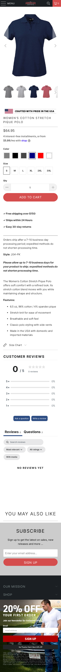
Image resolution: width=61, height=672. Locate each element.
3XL (49, 170)
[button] (30, 381)
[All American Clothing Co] (30, 3)
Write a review (39, 418)
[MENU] (2, 3)
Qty (5, 180)
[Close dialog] (58, 602)
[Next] (55, 46)
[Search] (48, 3)
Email (5, 625)
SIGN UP (30, 639)
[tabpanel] (30, 472)
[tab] (33, 432)
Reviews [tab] (13, 432)
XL (31, 170)
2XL (40, 170)
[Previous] (5, 46)
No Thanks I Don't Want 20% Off (30, 647)
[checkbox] (12, 457)
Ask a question (22, 418)
